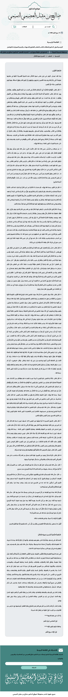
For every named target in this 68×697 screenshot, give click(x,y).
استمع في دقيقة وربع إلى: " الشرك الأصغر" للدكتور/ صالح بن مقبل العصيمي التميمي (30, 52)
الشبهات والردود (24, 47)
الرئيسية (60, 47)
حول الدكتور (53, 47)
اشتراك (34, 667)
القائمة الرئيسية (53, 42)
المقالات (46, 47)
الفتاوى (32, 47)
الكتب (42, 47)
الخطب (37, 47)
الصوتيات (15, 47)
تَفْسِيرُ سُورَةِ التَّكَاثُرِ (39, 56)
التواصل (9, 47)
